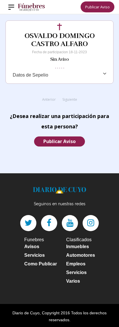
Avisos (31, 246)
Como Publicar (40, 263)
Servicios (34, 255)
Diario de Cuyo (26, 313)
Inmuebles (77, 246)
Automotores (80, 255)
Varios (73, 281)
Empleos (75, 263)
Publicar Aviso (97, 6)
